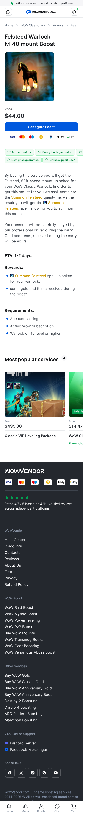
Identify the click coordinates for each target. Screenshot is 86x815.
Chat (57, 811)
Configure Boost (41, 127)
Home (9, 811)
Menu (25, 811)
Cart (73, 811)
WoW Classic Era (33, 25)
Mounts (58, 25)
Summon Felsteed (26, 197)
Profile (41, 811)
